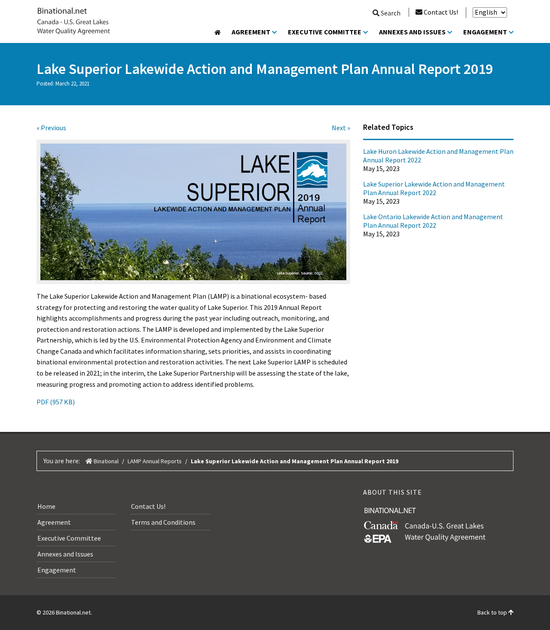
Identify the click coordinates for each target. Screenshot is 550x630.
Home (46, 506)
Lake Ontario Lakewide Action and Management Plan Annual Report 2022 (433, 220)
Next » (341, 127)
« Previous (51, 127)
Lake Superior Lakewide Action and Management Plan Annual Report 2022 (434, 188)
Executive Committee (324, 32)
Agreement (251, 32)
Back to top (492, 612)
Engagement (485, 32)
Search (389, 13)
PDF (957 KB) (56, 402)
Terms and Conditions (163, 522)
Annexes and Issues (412, 32)
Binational (105, 461)
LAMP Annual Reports (155, 461)
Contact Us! (441, 12)
